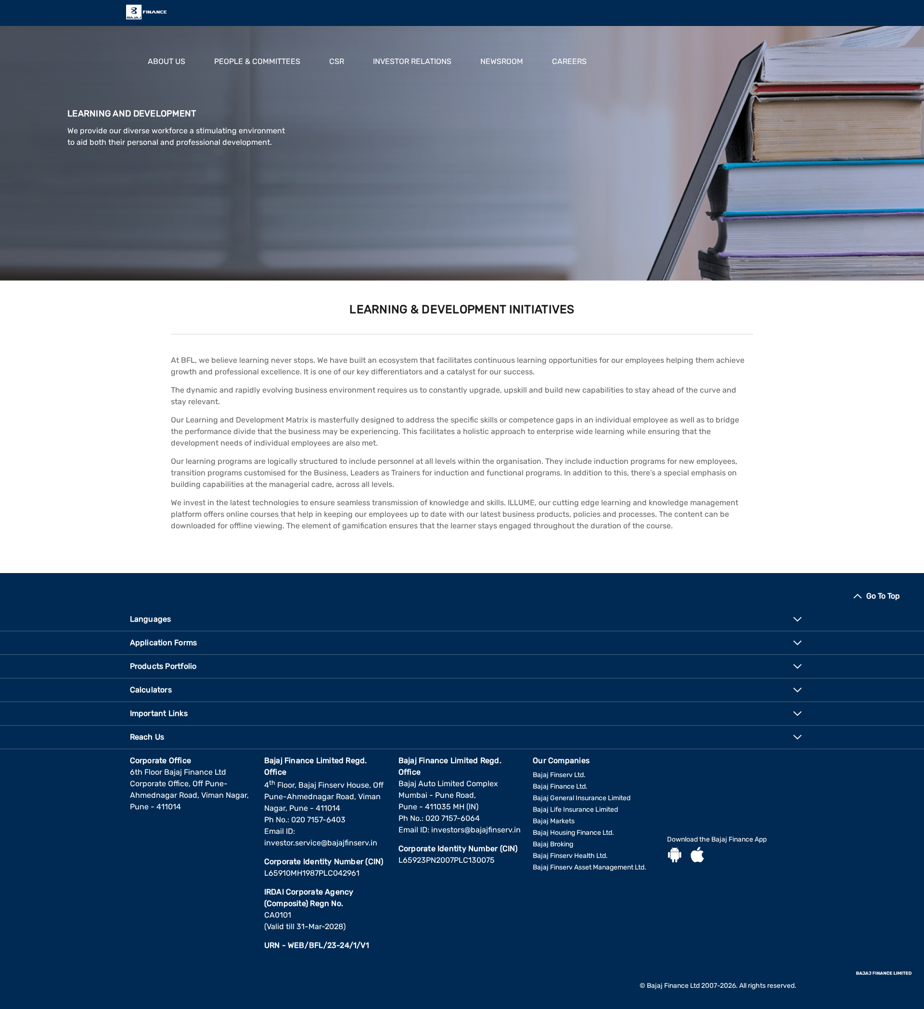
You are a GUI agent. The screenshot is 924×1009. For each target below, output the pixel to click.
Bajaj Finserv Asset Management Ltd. (589, 867)
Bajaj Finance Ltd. (560, 786)
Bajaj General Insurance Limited (581, 798)
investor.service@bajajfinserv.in (320, 842)
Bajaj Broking (553, 844)
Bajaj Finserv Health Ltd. (570, 856)
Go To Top (883, 595)
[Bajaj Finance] (146, 12)
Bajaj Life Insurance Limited (575, 809)
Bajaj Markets (554, 821)
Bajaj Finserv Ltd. (559, 775)
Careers (569, 61)
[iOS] (697, 856)
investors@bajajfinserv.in (476, 829)
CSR (336, 61)
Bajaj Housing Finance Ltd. (573, 833)
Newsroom (501, 61)
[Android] (674, 856)
